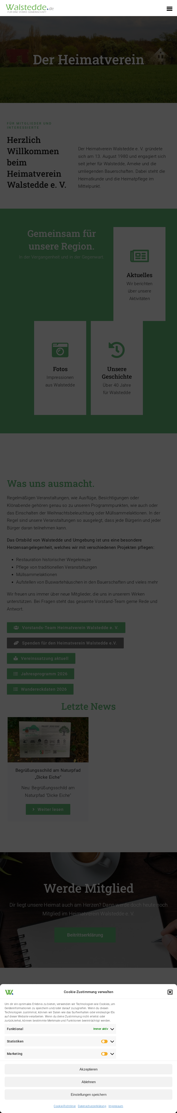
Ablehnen (89, 1082)
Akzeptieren (88, 1069)
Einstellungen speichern (88, 1094)
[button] (170, 992)
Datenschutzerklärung (92, 1106)
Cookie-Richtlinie (65, 1106)
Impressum (116, 1106)
